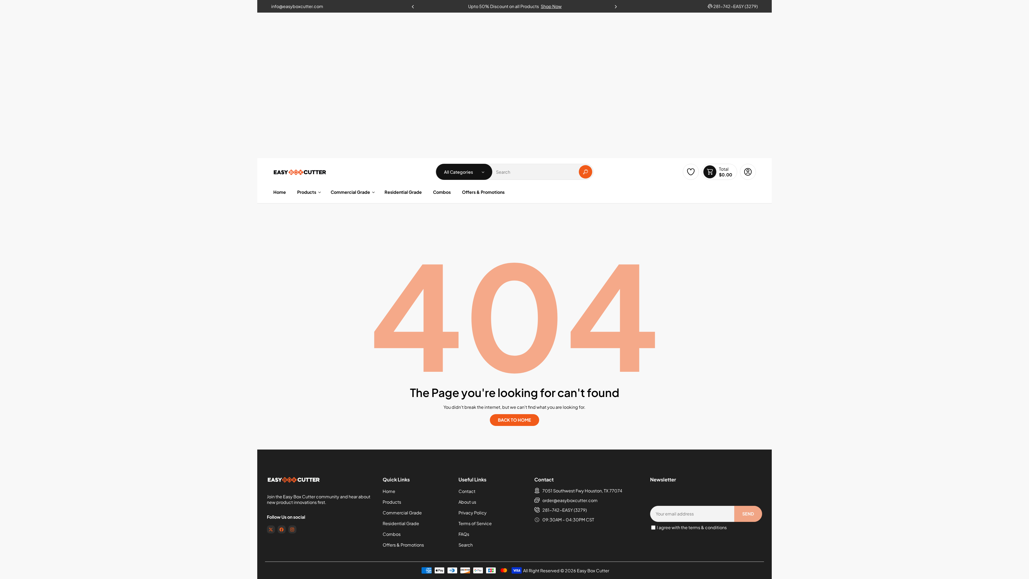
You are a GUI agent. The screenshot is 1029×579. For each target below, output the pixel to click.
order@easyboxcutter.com (570, 500)
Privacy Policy (472, 512)
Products (392, 502)
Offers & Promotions (403, 545)
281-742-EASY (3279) (564, 510)
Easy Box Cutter (593, 570)
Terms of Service (475, 523)
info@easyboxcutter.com (297, 6)
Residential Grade (401, 523)
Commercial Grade (402, 512)
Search (465, 545)
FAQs (463, 534)
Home (389, 491)
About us (467, 502)
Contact (466, 491)
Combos (392, 534)
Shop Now (551, 6)
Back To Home (514, 420)
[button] (616, 5)
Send (748, 514)
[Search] (585, 172)
